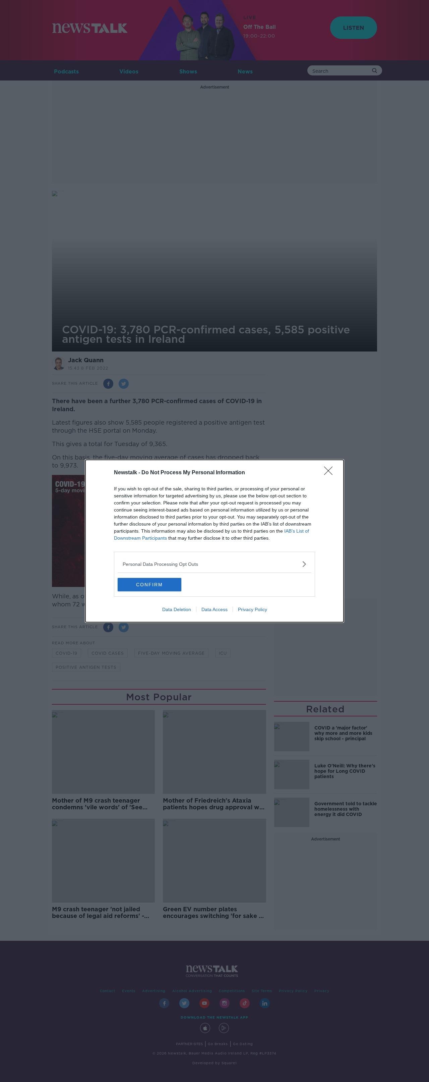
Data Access (214, 609)
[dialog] (214, 541)
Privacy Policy (252, 609)
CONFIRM (149, 584)
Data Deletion (176, 609)
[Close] (330, 473)
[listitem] (214, 563)
